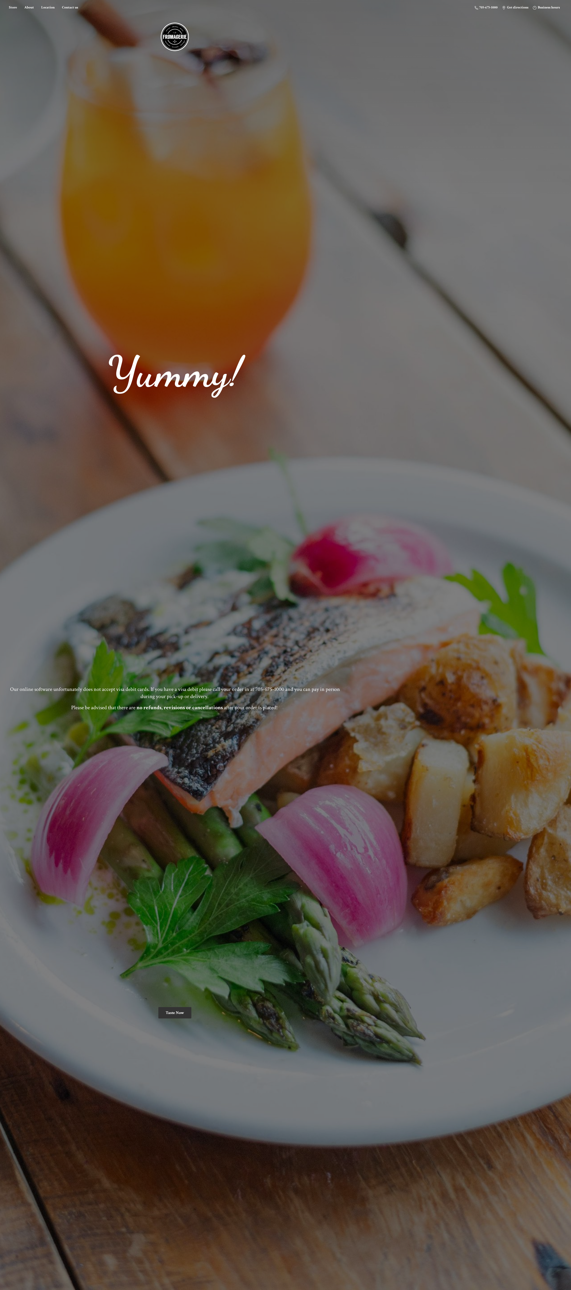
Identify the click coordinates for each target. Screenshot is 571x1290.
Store (13, 7)
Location (48, 7)
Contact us (70, 7)
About (29, 7)
